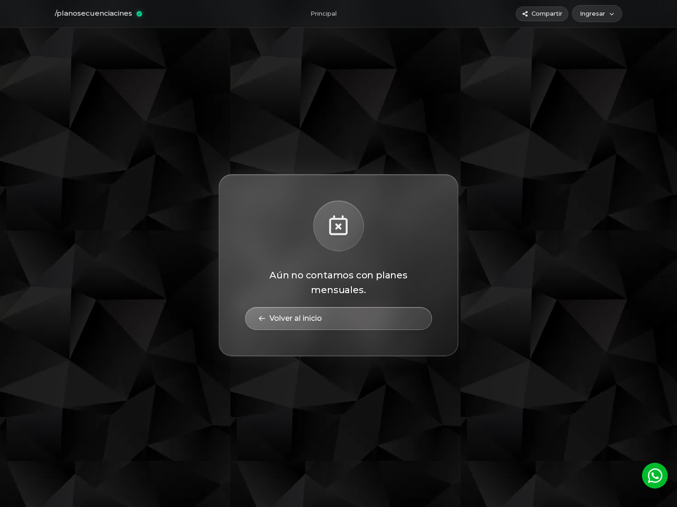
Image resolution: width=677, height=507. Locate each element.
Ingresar (592, 13)
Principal (323, 13)
